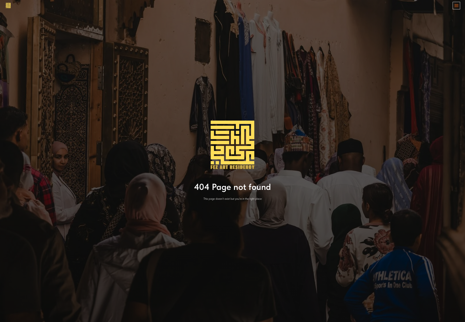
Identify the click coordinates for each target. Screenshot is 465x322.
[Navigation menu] (456, 5)
